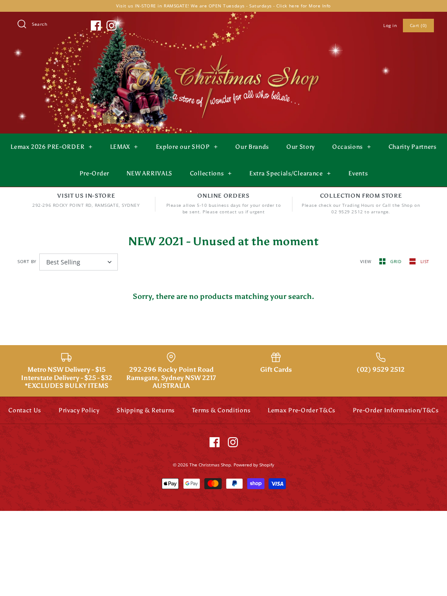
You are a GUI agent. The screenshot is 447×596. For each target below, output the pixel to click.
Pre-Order (94, 173)
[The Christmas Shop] (223, 53)
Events (358, 173)
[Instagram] (112, 26)
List (425, 261)
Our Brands (252, 147)
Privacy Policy (79, 410)
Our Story (300, 147)
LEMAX (124, 147)
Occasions (351, 147)
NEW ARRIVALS (149, 173)
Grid (396, 261)
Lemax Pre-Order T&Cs (301, 410)
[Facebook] (96, 26)
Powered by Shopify (254, 465)
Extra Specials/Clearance (290, 173)
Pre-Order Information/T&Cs (396, 410)
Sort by (27, 261)
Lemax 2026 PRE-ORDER (51, 147)
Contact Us (24, 410)
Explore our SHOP (187, 147)
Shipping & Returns (146, 410)
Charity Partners (413, 147)
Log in (390, 25)
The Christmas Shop (210, 465)
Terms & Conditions (221, 410)
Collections (211, 173)
